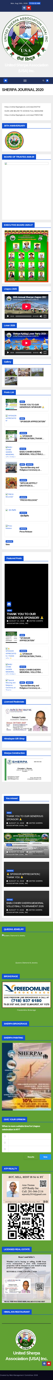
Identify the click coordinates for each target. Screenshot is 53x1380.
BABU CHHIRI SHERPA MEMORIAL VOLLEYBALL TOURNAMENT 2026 (31, 454)
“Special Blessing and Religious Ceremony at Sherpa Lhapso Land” (30, 469)
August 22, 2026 (17, 621)
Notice (22, 449)
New (8, 544)
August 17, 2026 (16, 910)
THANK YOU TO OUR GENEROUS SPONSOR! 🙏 (25, 615)
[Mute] (41, 316)
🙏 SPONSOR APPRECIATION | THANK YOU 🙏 (31, 438)
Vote (45, 1157)
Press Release (26, 532)
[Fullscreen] (45, 316)
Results (31, 1157)
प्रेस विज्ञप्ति (24, 516)
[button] (43, 81)
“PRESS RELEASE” (29, 500)
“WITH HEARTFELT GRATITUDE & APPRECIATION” (28, 485)
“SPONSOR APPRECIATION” (33, 421)
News (22, 401)
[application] (26, 306)
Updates (23, 433)
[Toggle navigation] (25, 80)
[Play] (8, 316)
